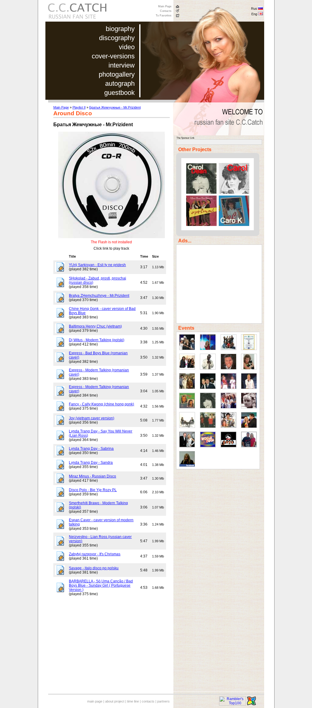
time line (133, 701)
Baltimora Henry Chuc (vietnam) (95, 326)
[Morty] (249, 368)
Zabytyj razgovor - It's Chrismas (94, 554)
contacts (148, 701)
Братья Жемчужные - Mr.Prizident (115, 107)
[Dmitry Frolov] (187, 446)
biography (120, 29)
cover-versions (113, 56)
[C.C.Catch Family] (208, 427)
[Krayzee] (208, 368)
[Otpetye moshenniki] (187, 349)
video (127, 47)
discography (117, 38)
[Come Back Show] (228, 349)
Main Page (165, 6)
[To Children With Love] (187, 407)
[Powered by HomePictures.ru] (251, 704)
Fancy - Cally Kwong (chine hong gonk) (101, 404)
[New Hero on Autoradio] (208, 446)
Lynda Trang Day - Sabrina (91, 448)
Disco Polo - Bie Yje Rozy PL (93, 490)
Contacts (166, 10)
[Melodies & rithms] (187, 368)
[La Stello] (208, 407)
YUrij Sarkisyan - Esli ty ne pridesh (97, 265)
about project (114, 701)
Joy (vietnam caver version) (91, 418)
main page (94, 701)
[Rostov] (249, 388)
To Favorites (164, 15)
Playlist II (79, 107)
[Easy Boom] (187, 427)
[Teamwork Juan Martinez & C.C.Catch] (249, 446)
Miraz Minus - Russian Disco (92, 476)
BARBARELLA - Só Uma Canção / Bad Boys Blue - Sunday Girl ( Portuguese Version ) (101, 585)
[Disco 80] (208, 349)
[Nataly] (249, 407)
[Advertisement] (104, 649)
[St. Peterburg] (187, 388)
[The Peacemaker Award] (249, 349)
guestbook (119, 92)
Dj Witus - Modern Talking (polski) (96, 340)
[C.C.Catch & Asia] (228, 427)
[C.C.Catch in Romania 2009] (249, 427)
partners (163, 701)
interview (121, 65)
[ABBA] (228, 407)
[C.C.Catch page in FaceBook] (187, 465)
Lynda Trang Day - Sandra (91, 462)
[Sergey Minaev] (208, 388)
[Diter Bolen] (228, 368)
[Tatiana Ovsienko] (228, 388)
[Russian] (260, 8)
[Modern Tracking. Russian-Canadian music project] (228, 446)
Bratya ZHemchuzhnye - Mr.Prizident (99, 295)
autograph (120, 83)
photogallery (117, 74)
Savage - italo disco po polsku (94, 568)
